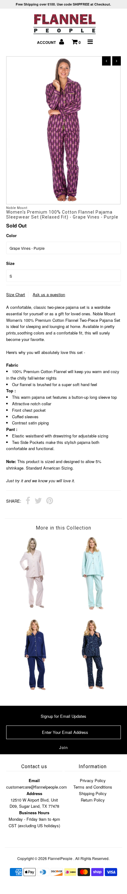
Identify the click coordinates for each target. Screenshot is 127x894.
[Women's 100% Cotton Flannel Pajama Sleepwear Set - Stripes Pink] (34, 607)
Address (34, 793)
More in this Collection (63, 528)
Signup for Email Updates (63, 716)
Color (11, 235)
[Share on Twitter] (38, 501)
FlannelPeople (60, 858)
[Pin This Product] (49, 501)
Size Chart (15, 294)
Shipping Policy (93, 793)
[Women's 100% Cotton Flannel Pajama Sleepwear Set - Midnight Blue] (34, 690)
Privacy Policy (93, 780)
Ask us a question (49, 294)
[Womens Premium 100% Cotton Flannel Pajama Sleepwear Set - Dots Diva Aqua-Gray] (92, 608)
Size (10, 263)
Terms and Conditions (92, 787)
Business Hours (34, 812)
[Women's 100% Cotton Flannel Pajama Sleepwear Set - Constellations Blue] (92, 690)
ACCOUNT (47, 42)
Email (34, 780)
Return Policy (93, 800)
